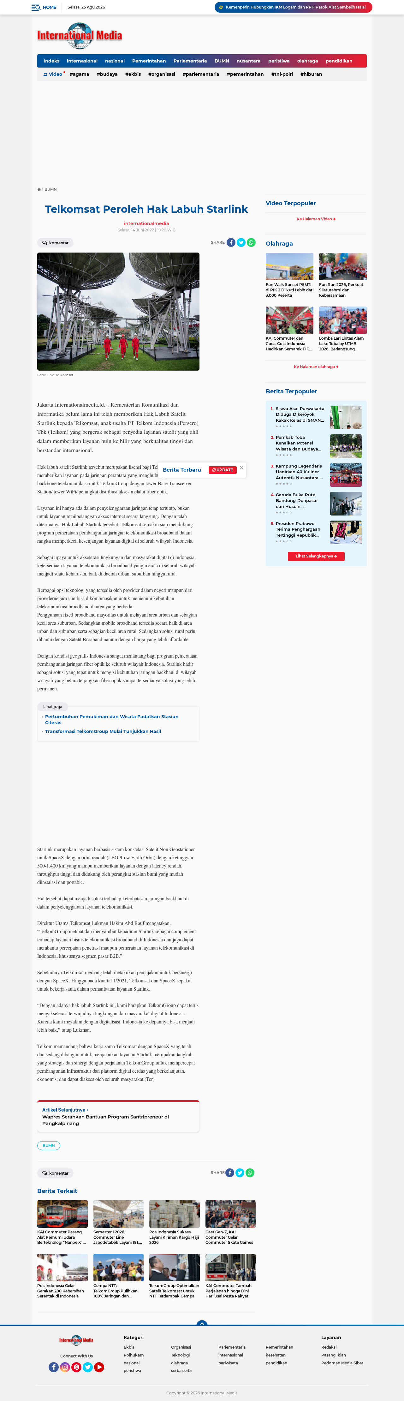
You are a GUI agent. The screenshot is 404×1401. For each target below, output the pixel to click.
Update (224, 470)
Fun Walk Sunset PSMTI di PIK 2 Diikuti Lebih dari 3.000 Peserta (289, 290)
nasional (115, 61)
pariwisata (228, 1363)
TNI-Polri (284, 74)
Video (55, 74)
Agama (81, 74)
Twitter (90, 1375)
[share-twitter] (241, 242)
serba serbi (181, 1370)
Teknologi (180, 1355)
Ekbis (134, 74)
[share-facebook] (231, 242)
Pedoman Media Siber (342, 1363)
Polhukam (134, 1355)
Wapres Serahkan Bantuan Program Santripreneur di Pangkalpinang (105, 1120)
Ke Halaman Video (315, 219)
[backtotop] (202, 1326)
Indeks (51, 61)
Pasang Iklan (333, 1355)
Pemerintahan (149, 61)
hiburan (313, 74)
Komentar (58, 243)
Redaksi (328, 1347)
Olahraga (279, 243)
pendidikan (339, 61)
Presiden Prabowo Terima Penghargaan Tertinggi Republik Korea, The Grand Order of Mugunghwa (299, 529)
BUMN (222, 61)
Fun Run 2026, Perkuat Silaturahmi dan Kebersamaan (341, 290)
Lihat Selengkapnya (315, 556)
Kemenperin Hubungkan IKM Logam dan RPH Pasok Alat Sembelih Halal (295, 7)
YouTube (103, 1375)
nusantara (249, 61)
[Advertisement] (202, 130)
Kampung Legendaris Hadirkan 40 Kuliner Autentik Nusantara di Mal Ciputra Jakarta (300, 471)
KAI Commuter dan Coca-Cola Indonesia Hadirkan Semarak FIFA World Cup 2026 (289, 344)
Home (49, 7)
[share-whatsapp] (251, 242)
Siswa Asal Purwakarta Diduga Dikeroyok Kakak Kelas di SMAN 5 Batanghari (300, 414)
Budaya (109, 74)
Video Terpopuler (291, 203)
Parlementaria (190, 61)
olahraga (307, 61)
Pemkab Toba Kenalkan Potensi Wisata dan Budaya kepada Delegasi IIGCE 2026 (300, 443)
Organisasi (163, 74)
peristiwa (279, 61)
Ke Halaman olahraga (315, 366)
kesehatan (276, 1355)
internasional (82, 61)
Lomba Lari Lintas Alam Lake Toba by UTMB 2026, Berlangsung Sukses (341, 344)
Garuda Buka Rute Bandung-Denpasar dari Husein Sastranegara (297, 500)
